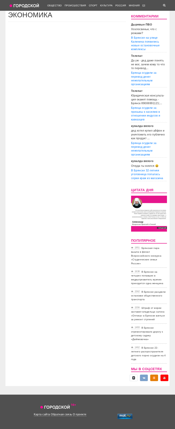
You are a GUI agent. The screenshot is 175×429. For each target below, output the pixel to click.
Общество (54, 5)
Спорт (93, 5)
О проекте (79, 414)
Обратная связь (61, 414)
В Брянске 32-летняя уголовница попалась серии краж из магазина (147, 174)
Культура (106, 5)
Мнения (134, 5)
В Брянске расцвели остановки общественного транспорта (148, 295)
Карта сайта (42, 414)
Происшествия (75, 5)
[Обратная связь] (143, 5)
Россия (120, 5)
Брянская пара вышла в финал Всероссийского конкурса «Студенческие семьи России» (146, 256)
